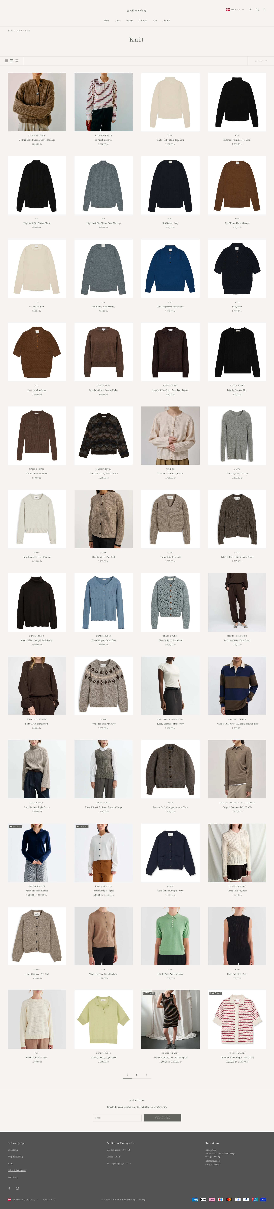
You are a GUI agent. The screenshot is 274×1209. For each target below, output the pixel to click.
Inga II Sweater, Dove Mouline (37, 557)
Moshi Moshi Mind (237, 636)
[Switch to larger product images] (6, 61)
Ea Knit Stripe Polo (103, 140)
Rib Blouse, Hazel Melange (237, 223)
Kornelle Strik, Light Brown (37, 807)
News (106, 21)
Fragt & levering (15, 1157)
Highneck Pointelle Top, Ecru (170, 140)
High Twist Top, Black (237, 974)
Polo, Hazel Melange (36, 390)
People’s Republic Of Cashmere (237, 803)
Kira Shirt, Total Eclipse (37, 891)
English (47, 1200)
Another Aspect (237, 719)
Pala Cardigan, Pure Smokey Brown (237, 557)
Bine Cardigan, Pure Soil (103, 557)
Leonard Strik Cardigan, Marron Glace (170, 807)
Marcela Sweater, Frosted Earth (103, 473)
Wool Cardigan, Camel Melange (103, 974)
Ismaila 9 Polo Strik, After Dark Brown (170, 390)
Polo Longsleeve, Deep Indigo (170, 307)
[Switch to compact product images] (17, 61)
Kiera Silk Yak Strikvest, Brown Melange (103, 807)
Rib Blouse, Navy (170, 223)
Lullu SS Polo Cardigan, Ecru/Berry (237, 1057)
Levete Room (103, 386)
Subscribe (162, 1118)
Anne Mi (170, 469)
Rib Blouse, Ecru (36, 307)
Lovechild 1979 (37, 886)
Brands (129, 21)
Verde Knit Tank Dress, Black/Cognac (170, 1057)
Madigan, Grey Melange (237, 473)
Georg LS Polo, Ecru (237, 891)
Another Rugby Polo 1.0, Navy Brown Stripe (237, 724)
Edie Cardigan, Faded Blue (103, 640)
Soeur (170, 803)
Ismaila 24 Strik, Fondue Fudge (103, 390)
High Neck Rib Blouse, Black (36, 223)
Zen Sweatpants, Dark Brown (237, 640)
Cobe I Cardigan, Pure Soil (37, 974)
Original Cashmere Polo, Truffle (237, 807)
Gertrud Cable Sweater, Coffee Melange (37, 140)
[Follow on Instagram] (17, 1188)
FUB (170, 135)
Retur (10, 1163)
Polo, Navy (237, 307)
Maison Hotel (237, 386)
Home (10, 31)
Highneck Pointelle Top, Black (237, 140)
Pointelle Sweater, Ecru (36, 1057)
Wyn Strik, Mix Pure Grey (104, 724)
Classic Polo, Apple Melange (170, 974)
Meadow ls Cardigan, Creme (170, 473)
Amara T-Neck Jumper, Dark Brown (36, 640)
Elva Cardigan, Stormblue (170, 640)
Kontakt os (12, 1177)
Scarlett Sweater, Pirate (36, 473)
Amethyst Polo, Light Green (103, 1057)
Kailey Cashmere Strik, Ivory (170, 724)
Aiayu (237, 469)
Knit (27, 31)
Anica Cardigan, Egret (104, 891)
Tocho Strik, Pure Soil (170, 557)
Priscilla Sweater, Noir (237, 390)
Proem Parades (36, 135)
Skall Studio (36, 636)
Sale (155, 21)
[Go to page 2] (146, 1074)
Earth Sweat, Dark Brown (36, 724)
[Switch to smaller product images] (11, 61)
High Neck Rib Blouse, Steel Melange (104, 223)
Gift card (143, 21)
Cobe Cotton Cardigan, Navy (170, 891)
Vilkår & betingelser (17, 1170)
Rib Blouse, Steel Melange (103, 307)
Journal (166, 21)
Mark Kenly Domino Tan (170, 719)
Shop (117, 21)
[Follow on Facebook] (9, 1188)
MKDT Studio (37, 803)
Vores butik (13, 1150)
